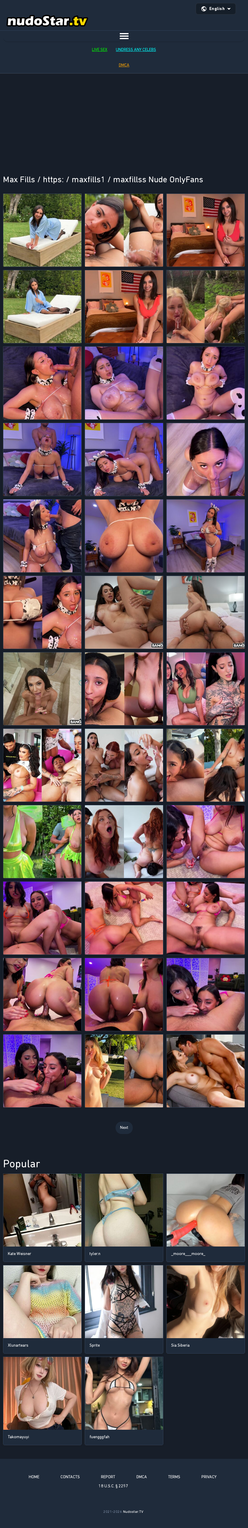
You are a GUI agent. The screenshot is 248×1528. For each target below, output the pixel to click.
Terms (174, 1476)
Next (124, 1127)
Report (108, 1476)
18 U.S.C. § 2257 (113, 1486)
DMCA (124, 65)
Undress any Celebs (136, 49)
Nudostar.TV (133, 1511)
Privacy (209, 1476)
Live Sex (99, 49)
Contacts (70, 1476)
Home (34, 1476)
